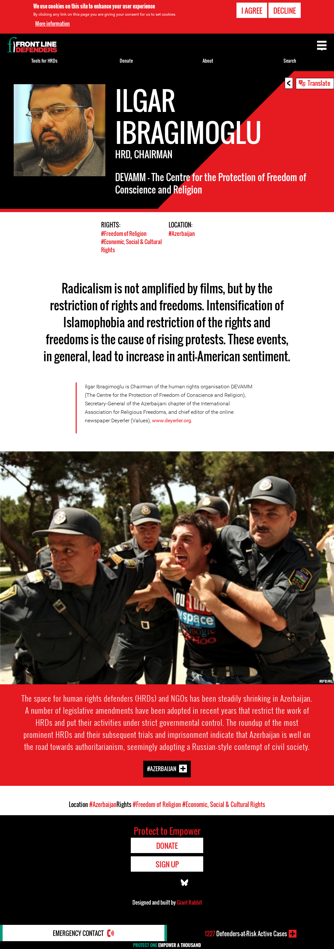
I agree (251, 10)
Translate (319, 82)
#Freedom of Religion (123, 233)
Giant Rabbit (189, 902)
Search (289, 60)
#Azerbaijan (182, 233)
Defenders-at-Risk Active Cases (246, 933)
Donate (126, 60)
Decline (284, 10)
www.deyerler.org (171, 420)
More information (52, 23)
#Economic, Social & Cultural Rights (223, 804)
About (208, 60)
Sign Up (167, 864)
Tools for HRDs (44, 60)
